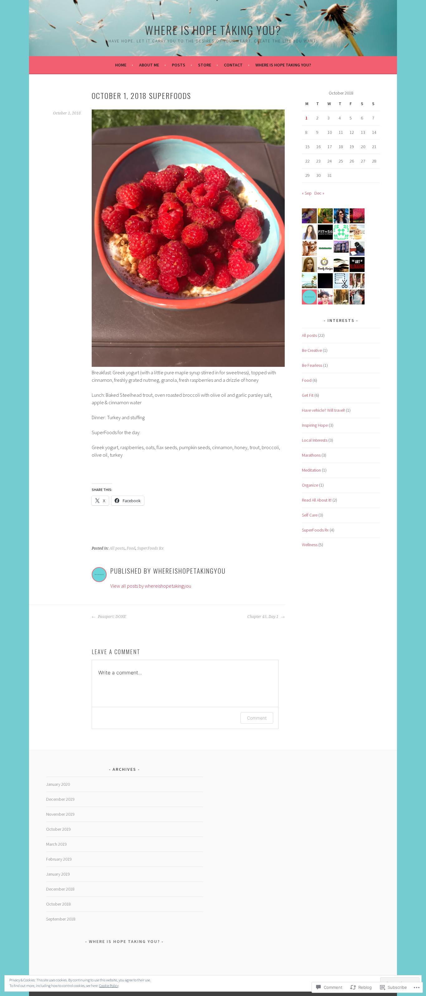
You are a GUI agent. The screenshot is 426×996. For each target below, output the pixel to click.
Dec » (319, 193)
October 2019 (58, 829)
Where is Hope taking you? (283, 65)
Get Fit (307, 395)
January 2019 (58, 874)
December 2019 (60, 799)
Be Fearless (312, 365)
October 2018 (58, 904)
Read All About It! (317, 500)
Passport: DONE (111, 617)
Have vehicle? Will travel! (323, 410)
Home (120, 65)
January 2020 (58, 784)
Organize (310, 485)
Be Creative (312, 350)
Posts (178, 65)
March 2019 (56, 844)
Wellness (309, 544)
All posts (117, 548)
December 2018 (60, 889)
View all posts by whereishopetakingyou (150, 586)
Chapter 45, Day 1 (263, 617)
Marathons (311, 455)
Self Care (309, 515)
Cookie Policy (109, 985)
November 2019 (60, 814)
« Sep (307, 193)
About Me (149, 65)
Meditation (311, 470)
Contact (233, 65)
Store (204, 65)
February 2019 (59, 859)
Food (131, 548)
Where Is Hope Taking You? (213, 30)
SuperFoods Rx (150, 548)
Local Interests (314, 440)
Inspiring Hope (315, 425)
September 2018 (60, 919)
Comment (257, 718)
